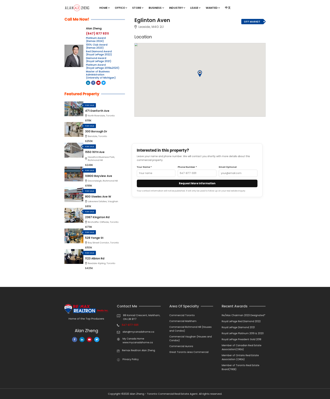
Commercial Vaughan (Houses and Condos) (190, 338)
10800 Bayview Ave (98, 176)
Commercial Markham (182, 321)
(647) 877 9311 (97, 33)
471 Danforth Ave (97, 110)
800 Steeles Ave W (98, 196)
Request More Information (197, 183)
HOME (103, 8)
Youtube (98, 83)
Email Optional (228, 167)
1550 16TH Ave (94, 152)
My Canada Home (133, 338)
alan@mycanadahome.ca (138, 332)
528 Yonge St (94, 237)
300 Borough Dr (96, 131)
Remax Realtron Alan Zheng (138, 350)
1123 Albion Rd (94, 258)
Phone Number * (187, 167)
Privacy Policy (131, 359)
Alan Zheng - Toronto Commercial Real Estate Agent (164, 394)
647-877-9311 (130, 325)
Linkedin (88, 83)
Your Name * (144, 167)
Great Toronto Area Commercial (188, 352)
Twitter (103, 83)
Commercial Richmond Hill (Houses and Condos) (190, 328)
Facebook (93, 83)
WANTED (212, 8)
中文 (228, 8)
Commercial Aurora (181, 346)
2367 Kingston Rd (97, 217)
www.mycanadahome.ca (138, 342)
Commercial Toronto (182, 315)
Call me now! (76, 19)
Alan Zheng (94, 28)
